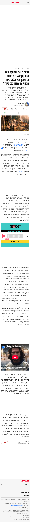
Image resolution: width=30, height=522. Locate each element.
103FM (19, 443)
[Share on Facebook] (23, 109)
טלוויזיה (17, 68)
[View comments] (4, 108)
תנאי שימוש (26, 519)
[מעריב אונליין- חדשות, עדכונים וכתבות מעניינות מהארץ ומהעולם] (15, 2)
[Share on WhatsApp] (15, 109)
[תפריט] (28, 2)
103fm (19, 171)
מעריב (27, 68)
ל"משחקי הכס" (18, 145)
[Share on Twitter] (19, 109)
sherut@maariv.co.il (17, 506)
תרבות (22, 68)
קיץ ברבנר (21, 104)
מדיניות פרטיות (18, 519)
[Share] (27, 109)
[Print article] (11, 109)
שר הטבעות (25, 443)
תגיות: (27, 441)
